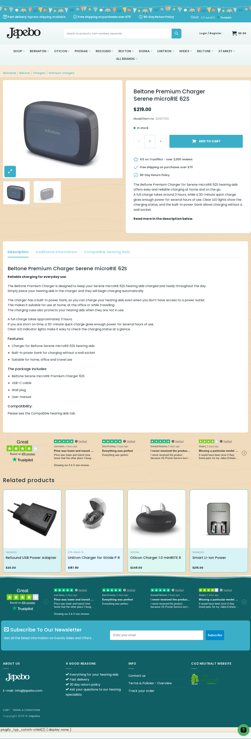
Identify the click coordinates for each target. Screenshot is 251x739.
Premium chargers (61, 73)
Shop (17, 51)
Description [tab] (18, 251)
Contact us (137, 675)
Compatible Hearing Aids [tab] (107, 251)
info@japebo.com (28, 690)
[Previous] (10, 129)
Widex (184, 51)
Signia (144, 51)
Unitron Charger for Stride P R (94, 557)
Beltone (204, 51)
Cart (6, 710)
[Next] (115, 129)
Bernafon (38, 51)
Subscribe (215, 635)
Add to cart (209, 141)
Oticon (60, 51)
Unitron (164, 51)
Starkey (225, 51)
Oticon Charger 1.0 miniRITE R (155, 557)
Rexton (124, 51)
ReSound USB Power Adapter (31, 557)
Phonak (81, 51)
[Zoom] (10, 171)
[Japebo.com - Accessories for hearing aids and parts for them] (24, 33)
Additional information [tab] (56, 251)
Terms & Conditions (26, 710)
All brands (125, 59)
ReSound (103, 51)
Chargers (39, 73)
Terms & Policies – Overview (150, 683)
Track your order (141, 691)
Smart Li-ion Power (209, 557)
